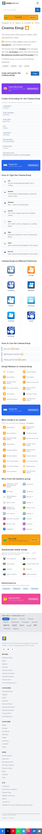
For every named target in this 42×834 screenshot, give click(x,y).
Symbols (18, 23)
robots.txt (11, 818)
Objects (4, 664)
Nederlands (15, 622)
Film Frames (9, 563)
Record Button (9, 433)
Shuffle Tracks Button (9, 382)
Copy (35, 74)
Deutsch (22, 619)
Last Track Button (30, 461)
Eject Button (9, 377)
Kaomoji (5, 774)
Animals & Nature (8, 676)
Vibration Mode (30, 393)
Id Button (28, 523)
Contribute (5, 786)
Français (31, 619)
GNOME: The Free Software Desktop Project (17, 805)
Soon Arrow (9, 513)
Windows (5, 734)
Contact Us (6, 802)
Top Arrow (28, 484)
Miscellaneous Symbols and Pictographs (17, 155)
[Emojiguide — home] (10, 3)
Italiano (5, 622)
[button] (21, 107)
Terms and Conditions (9, 789)
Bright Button (29, 466)
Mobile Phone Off (30, 382)
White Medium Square (9, 497)
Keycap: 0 (28, 496)
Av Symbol (27, 23)
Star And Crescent (11, 518)
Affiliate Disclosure (8, 796)
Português (25, 622)
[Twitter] (8, 649)
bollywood (6, 589)
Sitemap (4, 818)
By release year (7, 762)
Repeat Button (29, 371)
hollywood (16, 589)
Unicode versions (8, 765)
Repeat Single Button (9, 438)
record (25, 589)
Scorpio (27, 518)
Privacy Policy (6, 792)
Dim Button (8, 371)
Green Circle (29, 507)
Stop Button (9, 393)
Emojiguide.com (7, 23)
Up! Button (28, 491)
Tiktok (4, 747)
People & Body (7, 658)
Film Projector (9, 558)
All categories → (7, 716)
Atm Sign (8, 491)
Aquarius (27, 529)
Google (4, 728)
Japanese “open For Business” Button (10, 485)
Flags (4, 661)
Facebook (5, 731)
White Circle (9, 502)
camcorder (34, 589)
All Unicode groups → (9, 683)
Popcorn (27, 569)
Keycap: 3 (28, 502)
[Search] (37, 10)
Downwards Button (28, 427)
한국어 (22, 625)
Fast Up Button (10, 471)
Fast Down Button (11, 466)
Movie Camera (29, 558)
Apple (4, 725)
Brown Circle (9, 523)
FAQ (3, 778)
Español (14, 619)
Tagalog (15, 628)
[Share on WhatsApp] (18, 831)
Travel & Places (7, 670)
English (5, 619)
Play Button (28, 377)
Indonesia (6, 628)
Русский (34, 622)
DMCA (4, 799)
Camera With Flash (31, 563)
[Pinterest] (12, 649)
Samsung (5, 741)
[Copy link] (34, 831)
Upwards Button (10, 399)
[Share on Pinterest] (13, 831)
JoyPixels (5, 744)
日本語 (14, 625)
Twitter (4, 738)
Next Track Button (11, 388)
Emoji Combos (7, 756)
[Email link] (39, 831)
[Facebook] (4, 649)
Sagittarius (8, 529)
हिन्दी (35, 625)
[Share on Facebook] (2, 831)
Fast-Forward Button (29, 388)
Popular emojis (7, 768)
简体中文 (6, 625)
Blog (3, 771)
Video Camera (9, 574)
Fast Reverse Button (29, 399)
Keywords (5, 759)
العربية (29, 625)
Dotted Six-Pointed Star (9, 508)
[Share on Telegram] (23, 831)
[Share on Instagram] (28, 831)
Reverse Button (10, 455)
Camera (7, 569)
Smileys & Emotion (8, 673)
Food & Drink (6, 680)
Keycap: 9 (28, 513)
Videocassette (29, 574)
